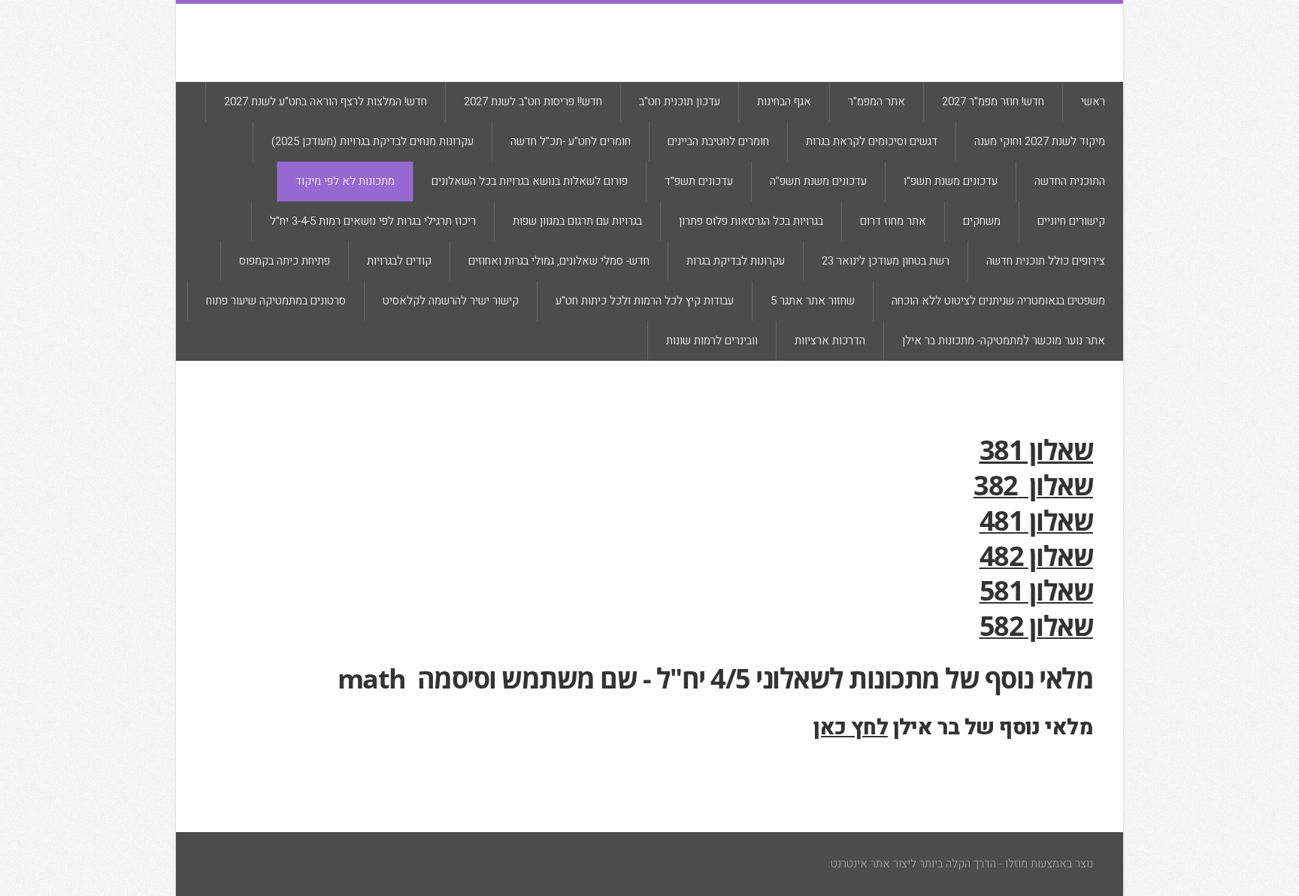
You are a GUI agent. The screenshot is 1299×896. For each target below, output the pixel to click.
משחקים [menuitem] (982, 221)
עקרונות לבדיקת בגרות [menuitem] (735, 261)
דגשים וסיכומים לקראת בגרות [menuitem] (871, 141)
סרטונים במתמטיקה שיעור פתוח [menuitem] (276, 300)
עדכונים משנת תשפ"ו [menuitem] (951, 181)
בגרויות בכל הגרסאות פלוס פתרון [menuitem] (751, 221)
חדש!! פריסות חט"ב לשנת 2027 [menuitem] (533, 101)
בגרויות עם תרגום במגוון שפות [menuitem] (577, 221)
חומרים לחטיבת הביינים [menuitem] (718, 141)
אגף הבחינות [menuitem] (784, 101)
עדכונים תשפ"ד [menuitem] (699, 181)
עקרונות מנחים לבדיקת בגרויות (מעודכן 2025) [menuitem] (372, 141)
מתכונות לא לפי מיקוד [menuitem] (345, 181)
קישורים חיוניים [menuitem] (1071, 221)
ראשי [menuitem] (1093, 101)
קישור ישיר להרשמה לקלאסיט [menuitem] (451, 300)
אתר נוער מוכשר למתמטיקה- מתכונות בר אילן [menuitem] (1003, 340)
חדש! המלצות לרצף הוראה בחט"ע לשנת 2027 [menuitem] (325, 101)
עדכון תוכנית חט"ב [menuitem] (679, 101)
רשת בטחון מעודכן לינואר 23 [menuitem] (885, 261)
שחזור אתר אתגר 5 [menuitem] (813, 300)
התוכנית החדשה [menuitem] (1069, 181)
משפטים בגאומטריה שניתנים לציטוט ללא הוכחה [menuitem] (998, 300)
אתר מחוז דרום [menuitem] (893, 221)
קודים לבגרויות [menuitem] (399, 261)
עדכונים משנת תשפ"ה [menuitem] (818, 181)
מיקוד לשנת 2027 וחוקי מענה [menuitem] (1039, 141)
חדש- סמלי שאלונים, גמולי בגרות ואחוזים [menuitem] (559, 261)
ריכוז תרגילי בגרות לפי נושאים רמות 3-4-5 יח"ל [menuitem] (373, 221)
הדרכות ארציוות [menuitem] (830, 340)
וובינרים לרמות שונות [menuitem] (712, 340)
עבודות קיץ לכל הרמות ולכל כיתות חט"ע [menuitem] (645, 300)
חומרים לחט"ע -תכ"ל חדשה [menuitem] (570, 141)
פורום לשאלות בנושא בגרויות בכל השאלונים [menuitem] (529, 181)
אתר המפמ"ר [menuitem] (876, 101)
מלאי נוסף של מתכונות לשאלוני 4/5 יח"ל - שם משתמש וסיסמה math (712, 678)
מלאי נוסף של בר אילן (953, 727)
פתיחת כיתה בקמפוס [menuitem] (284, 261)
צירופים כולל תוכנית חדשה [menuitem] (1045, 261)
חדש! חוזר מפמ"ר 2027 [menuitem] (993, 101)
